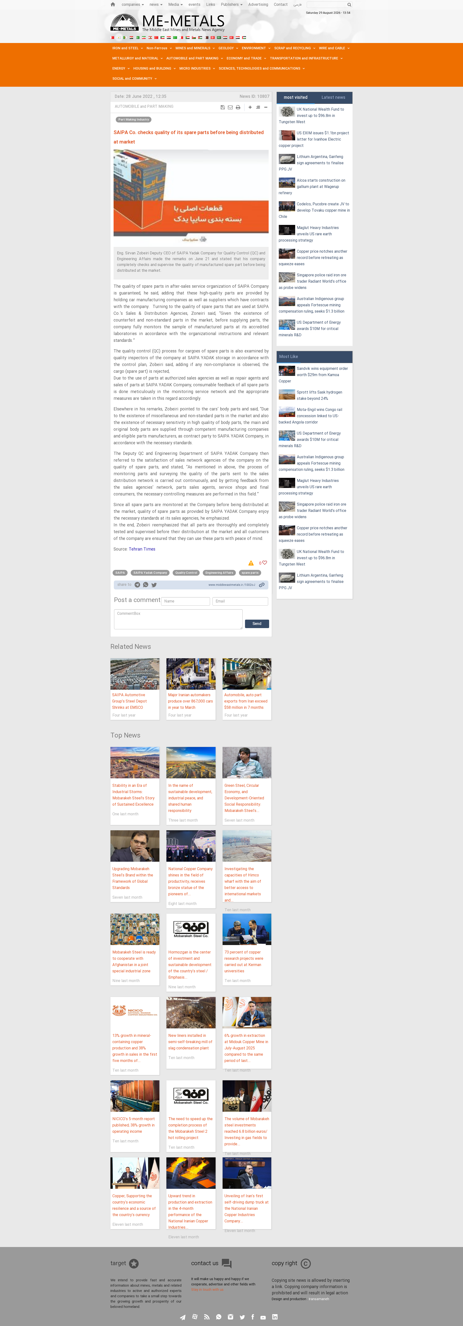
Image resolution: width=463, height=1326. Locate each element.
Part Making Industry (133, 119)
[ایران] (144, 37)
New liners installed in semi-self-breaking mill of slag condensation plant (190, 1042)
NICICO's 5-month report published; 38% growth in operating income (133, 1125)
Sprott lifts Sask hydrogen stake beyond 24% (319, 395)
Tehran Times (142, 549)
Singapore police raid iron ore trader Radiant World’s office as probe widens (312, 281)
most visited (295, 97)
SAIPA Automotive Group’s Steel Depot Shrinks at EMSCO (129, 701)
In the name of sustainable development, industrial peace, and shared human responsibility (190, 798)
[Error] (252, 563)
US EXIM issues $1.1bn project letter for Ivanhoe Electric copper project (314, 139)
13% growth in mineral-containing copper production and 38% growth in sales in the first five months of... (134, 1048)
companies (131, 5)
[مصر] (131, 37)
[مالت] (181, 37)
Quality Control (186, 572)
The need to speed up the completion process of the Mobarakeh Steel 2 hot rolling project (190, 1128)
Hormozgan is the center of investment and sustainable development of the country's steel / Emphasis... (189, 965)
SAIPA (120, 572)
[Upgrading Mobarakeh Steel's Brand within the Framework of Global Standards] (134, 846)
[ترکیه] (231, 37)
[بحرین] (112, 37)
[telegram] (137, 585)
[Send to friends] (230, 107)
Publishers (230, 5)
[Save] (223, 107)
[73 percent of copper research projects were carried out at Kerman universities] (247, 929)
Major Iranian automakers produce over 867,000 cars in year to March (190, 701)
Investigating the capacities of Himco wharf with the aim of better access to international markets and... (243, 884)
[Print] (238, 107)
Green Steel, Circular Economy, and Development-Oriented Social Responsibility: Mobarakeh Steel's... (244, 798)
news (154, 5)
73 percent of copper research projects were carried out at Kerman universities (244, 961)
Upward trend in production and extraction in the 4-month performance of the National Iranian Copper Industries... (190, 1212)
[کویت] (162, 37)
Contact (281, 5)
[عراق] (169, 37)
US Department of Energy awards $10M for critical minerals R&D (310, 329)
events (194, 5)
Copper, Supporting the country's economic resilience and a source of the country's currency (134, 1205)
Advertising (258, 5)
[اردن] (200, 37)
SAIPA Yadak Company (150, 572)
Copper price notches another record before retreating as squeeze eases (313, 258)
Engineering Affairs (219, 572)
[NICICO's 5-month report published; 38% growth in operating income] (134, 1096)
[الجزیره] (125, 37)
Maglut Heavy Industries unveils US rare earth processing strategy (309, 234)
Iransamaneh (319, 1299)
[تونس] (213, 37)
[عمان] (194, 37)
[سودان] (188, 37)
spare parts (250, 572)
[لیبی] (175, 37)
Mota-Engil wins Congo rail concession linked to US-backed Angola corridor (310, 416)
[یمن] (238, 37)
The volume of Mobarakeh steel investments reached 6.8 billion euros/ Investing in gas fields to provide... (247, 1131)
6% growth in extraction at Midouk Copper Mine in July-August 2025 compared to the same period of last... (246, 1048)
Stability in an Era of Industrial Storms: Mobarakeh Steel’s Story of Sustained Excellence (133, 795)
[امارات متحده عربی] (244, 37)
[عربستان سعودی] (219, 37)
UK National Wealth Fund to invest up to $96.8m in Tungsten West (311, 116)
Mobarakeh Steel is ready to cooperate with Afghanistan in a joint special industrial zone (134, 961)
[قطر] (206, 37)
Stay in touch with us (207, 1289)
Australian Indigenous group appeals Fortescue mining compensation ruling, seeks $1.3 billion (311, 305)
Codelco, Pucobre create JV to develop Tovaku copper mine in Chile (314, 210)
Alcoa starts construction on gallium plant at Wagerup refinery (312, 187)
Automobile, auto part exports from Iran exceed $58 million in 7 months (245, 701)
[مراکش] (156, 37)
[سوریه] (225, 37)
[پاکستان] (137, 37)
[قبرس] (119, 37)
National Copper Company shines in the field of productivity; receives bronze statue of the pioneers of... (190, 881)
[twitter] (154, 585)
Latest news (333, 97)
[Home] (112, 4)
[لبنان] (150, 37)
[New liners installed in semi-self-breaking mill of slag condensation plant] (190, 1012)
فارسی (297, 4)
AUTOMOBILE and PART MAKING (144, 107)
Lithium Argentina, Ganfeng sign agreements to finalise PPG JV (311, 163)
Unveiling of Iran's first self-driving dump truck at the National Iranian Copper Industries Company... (247, 1208)
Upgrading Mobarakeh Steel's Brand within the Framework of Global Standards (132, 878)
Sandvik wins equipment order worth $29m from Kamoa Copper (313, 375)
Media (173, 5)
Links (210, 5)
